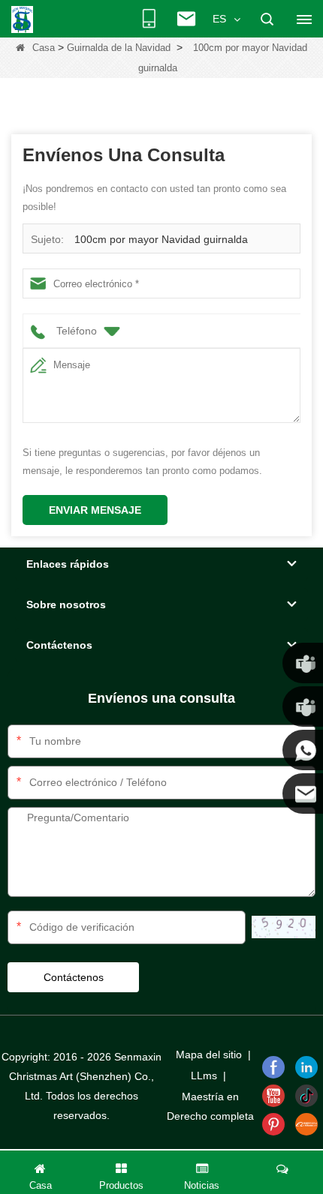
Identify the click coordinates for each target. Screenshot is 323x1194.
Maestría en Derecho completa (210, 1106)
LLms (204, 1076)
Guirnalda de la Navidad (119, 47)
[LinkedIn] (306, 1067)
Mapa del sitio (209, 1054)
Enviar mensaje (95, 510)
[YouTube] (273, 1095)
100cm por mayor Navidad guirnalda (161, 239)
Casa (43, 47)
